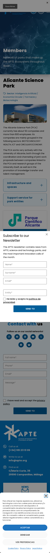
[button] (46, 496)
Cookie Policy (13, 548)
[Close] (46, 234)
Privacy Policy (25, 548)
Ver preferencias (25, 542)
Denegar (25, 534)
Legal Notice (37, 548)
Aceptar (25, 527)
